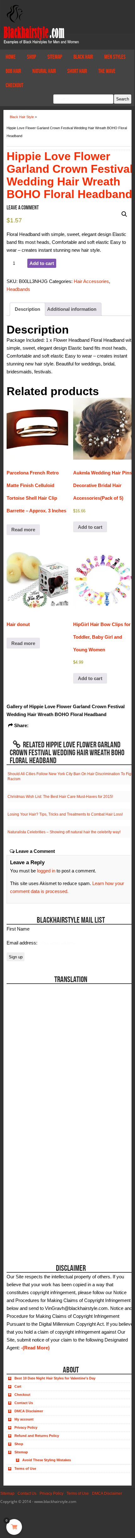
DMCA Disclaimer (28, 1411)
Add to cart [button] (90, 527)
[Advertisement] (42, 1212)
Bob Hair (13, 71)
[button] (124, 214)
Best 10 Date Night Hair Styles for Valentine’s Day (54, 1378)
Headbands (18, 289)
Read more (23, 529)
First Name (18, 929)
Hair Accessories (91, 281)
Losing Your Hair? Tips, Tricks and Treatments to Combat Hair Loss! (65, 814)
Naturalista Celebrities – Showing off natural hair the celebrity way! (64, 832)
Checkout (14, 85)
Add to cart (42, 263)
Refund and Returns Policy (36, 1436)
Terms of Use (25, 1468)
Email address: (23, 942)
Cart (17, 1386)
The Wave (107, 71)
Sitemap (54, 57)
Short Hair (77, 71)
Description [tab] (27, 309)
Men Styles (115, 57)
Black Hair (83, 57)
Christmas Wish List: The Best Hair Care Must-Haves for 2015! (60, 796)
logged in (46, 870)
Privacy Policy (25, 1427)
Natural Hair (44, 71)
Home (11, 57)
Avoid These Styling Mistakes (46, 1460)
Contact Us (23, 1403)
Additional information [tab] (71, 309)
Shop (31, 57)
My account (24, 1419)
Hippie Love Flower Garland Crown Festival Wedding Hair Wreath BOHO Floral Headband (70, 175)
